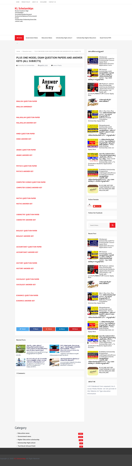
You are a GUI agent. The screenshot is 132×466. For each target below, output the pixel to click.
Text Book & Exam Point (26, 446)
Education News (47, 38)
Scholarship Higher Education (86, 38)
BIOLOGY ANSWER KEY (25, 236)
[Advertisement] (82, 19)
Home (20, 38)
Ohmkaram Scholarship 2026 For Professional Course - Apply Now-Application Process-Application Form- (107, 61)
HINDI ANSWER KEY (23, 139)
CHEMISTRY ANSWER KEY (26, 220)
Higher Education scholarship (28, 439)
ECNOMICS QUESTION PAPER (27, 295)
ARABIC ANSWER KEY (24, 155)
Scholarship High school (64, 38)
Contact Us (52, 2)
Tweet (23, 329)
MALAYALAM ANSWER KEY (26, 123)
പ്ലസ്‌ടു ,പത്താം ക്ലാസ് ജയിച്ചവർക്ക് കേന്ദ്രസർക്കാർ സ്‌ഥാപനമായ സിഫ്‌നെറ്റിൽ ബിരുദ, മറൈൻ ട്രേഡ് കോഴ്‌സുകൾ (37, 348)
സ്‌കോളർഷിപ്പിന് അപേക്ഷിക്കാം (105, 100)
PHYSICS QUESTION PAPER (26, 166)
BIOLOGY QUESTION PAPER (26, 231)
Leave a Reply (57, 65)
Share (36, 329)
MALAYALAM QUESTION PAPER (28, 117)
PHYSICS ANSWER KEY (24, 171)
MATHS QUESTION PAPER (26, 198)
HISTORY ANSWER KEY (25, 268)
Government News (32, 38)
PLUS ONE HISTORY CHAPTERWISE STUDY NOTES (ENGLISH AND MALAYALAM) (107, 188)
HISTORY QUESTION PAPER (26, 263)
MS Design (86, 463)
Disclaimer (43, 2)
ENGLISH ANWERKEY (24, 107)
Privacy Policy (26, 2)
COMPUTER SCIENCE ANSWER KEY (29, 187)
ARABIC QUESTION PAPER (26, 150)
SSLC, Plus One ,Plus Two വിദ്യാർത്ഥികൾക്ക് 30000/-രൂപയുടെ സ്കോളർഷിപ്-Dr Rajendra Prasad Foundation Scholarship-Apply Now (101, 116)
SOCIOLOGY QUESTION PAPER (27, 279)
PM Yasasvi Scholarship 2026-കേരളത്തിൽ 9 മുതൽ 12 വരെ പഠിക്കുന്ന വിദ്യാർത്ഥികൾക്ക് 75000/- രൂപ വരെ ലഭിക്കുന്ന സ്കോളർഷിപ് (101, 74)
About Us (35, 2)
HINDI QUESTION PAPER (25, 133)
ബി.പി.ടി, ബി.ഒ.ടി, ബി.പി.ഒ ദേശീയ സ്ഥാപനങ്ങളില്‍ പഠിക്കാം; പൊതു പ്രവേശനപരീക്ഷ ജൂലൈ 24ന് (36, 360)
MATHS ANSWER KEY (24, 204)
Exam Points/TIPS (105, 38)
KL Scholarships (24, 8)
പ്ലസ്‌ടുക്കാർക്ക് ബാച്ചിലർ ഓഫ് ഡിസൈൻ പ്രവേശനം (69, 359)
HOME (17, 2)
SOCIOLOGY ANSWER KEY (26, 284)
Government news (24, 436)
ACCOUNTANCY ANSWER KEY (27, 252)
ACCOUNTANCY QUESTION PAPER (29, 247)
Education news (23, 433)
